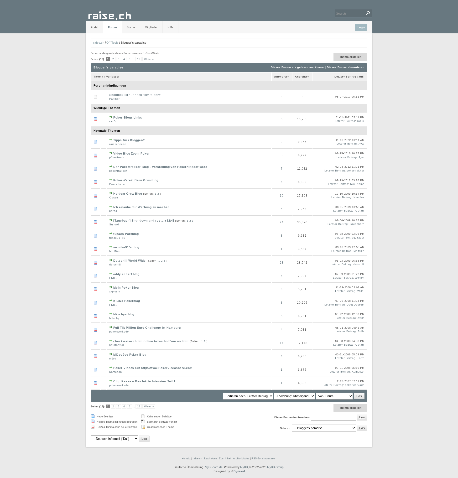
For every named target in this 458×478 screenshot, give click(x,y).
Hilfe (170, 27)
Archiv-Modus (241, 458)
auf (361, 76)
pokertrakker (118, 170)
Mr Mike (114, 251)
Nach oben (210, 458)
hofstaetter (116, 344)
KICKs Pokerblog (126, 301)
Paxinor (114, 98)
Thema (98, 76)
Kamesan (115, 371)
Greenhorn (357, 224)
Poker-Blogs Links (127, 117)
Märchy (114, 318)
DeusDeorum (355, 304)
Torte (360, 358)
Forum (112, 27)
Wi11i (360, 291)
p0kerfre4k (116, 157)
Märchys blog (124, 314)
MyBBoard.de (214, 467)
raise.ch (98, 42)
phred (113, 210)
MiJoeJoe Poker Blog (129, 354)
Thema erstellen (350, 57)
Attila (361, 318)
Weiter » (149, 59)
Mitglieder (151, 27)
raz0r (113, 121)
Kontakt (186, 458)
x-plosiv (114, 291)
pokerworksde (119, 331)
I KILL (113, 277)
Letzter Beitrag (345, 76)
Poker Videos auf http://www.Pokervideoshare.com (153, 368)
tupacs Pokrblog (126, 234)
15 (138, 59)
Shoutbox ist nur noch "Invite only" (135, 95)
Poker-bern (117, 184)
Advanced (304, 13)
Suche (131, 27)
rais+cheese (117, 144)
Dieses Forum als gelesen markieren (297, 67)
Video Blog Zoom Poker (131, 153)
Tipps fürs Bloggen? (129, 140)
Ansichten (302, 76)
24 (282, 222)
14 (282, 343)
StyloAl (114, 224)
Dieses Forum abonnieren (345, 67)
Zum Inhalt (225, 458)
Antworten (282, 76)
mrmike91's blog (126, 247)
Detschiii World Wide (129, 260)
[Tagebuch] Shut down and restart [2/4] (143, 220)
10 (282, 195)
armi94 (359, 277)
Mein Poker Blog (126, 287)
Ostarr (113, 197)
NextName (357, 183)
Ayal (361, 143)
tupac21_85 (117, 237)
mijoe (112, 358)
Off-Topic (112, 42)
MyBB (244, 467)
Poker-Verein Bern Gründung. (136, 180)
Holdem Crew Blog (127, 193)
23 (282, 262)
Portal (94, 27)
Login (361, 27)
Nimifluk (359, 197)
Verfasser (113, 76)
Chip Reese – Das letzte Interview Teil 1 (144, 381)
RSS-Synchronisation (263, 458)
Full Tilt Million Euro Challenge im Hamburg (147, 327)
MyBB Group (275, 467)
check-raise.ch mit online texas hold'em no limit (151, 341)
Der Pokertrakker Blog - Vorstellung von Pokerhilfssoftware (160, 167)
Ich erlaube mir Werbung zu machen (141, 207)
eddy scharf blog (126, 274)
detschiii (115, 264)
